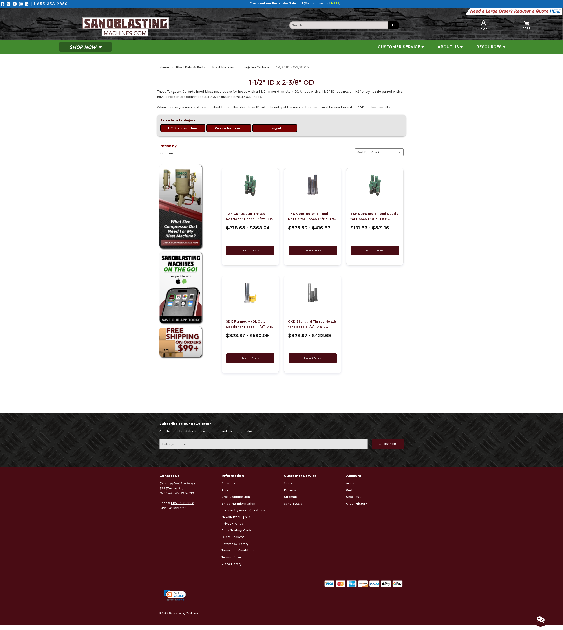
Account (352, 483)
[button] (174, 595)
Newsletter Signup (236, 517)
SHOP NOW (83, 47)
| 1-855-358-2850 (49, 3)
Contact (290, 483)
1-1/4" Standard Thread (183, 128)
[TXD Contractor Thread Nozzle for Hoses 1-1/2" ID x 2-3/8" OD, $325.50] (312, 185)
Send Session (294, 503)
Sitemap (290, 497)
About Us (228, 483)
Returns (290, 490)
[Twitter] (9, 4)
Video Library (231, 564)
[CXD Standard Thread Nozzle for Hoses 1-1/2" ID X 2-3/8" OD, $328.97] (312, 292)
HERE (555, 10)
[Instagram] (22, 4)
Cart (349, 490)
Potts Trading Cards (237, 530)
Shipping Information (238, 503)
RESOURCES (489, 46)
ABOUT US (449, 46)
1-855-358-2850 (182, 503)
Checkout (353, 497)
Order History (356, 503)
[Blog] (28, 4)
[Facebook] (4, 4)
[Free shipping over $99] (188, 341)
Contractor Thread (229, 128)
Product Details (250, 250)
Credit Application (236, 497)
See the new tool (322, 3)
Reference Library (235, 544)
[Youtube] (15, 4)
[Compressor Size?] (188, 206)
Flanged (275, 128)
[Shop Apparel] (188, 287)
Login (483, 28)
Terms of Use (231, 557)
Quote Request (233, 537)
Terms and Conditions (238, 550)
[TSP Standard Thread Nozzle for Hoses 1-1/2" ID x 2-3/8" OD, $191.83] (375, 185)
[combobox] (338, 25)
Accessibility (232, 490)
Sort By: (362, 152)
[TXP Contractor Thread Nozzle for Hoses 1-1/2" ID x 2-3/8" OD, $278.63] (250, 185)
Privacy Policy (232, 523)
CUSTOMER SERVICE (399, 46)
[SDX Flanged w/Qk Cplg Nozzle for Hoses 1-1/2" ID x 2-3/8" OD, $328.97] (250, 292)
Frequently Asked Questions (243, 510)
